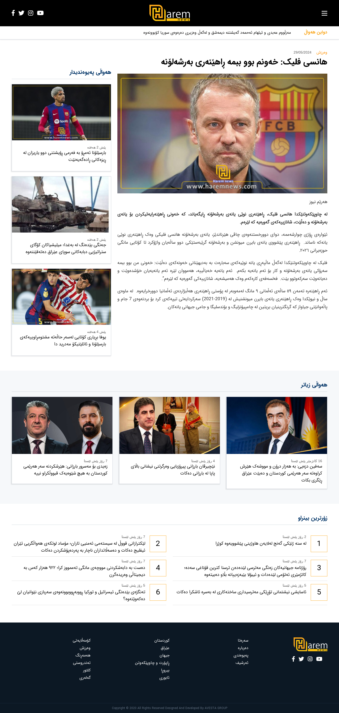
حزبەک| (284, 33)
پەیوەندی (241, 655)
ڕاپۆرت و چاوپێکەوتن (152, 663)
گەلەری (85, 678)
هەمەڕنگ (83, 655)
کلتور (87, 670)
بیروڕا (165, 670)
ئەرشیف (242, 663)
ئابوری (164, 678)
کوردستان (162, 640)
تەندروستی (82, 663)
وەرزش (85, 648)
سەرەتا (243, 640)
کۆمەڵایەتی (82, 640)
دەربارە (243, 648)
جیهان (165, 655)
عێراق (165, 648)
